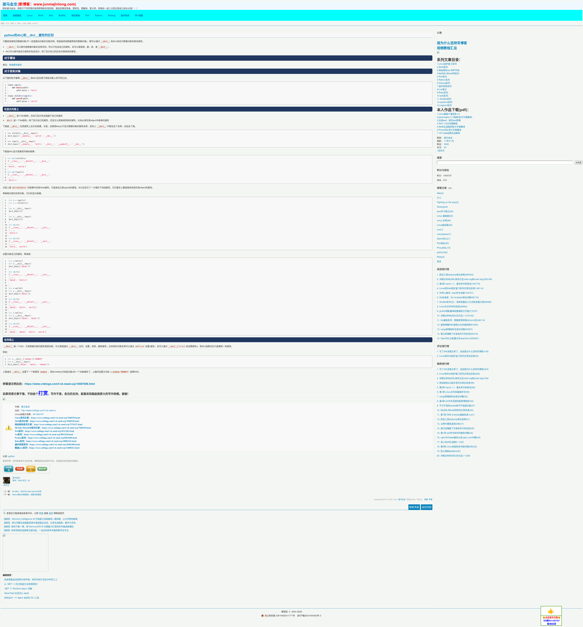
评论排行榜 (443, 346)
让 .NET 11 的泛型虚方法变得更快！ (21, 583)
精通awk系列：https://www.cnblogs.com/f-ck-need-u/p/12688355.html (47, 448)
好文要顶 (8, 468)
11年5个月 (449, 140)
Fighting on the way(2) (448, 202)
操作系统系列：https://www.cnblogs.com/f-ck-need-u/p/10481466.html (47, 444)
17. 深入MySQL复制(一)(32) (450, 441)
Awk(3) (440, 193)
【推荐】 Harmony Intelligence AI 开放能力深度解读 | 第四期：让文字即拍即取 (40, 518)
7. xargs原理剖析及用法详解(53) (452, 396)
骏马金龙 (10, 4)
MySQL (62, 15)
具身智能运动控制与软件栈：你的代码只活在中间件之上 (30, 579)
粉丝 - (17, 480)
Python (98, 15)
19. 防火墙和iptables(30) (448, 450)
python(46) (442, 252)
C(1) (439, 197)
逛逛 (51, 513)
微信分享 (42, 468)
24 (445, 147)
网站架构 (76, 15)
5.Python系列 (443, 79)
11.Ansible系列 (444, 98)
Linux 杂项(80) (444, 220)
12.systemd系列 (444, 101)
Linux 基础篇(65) (445, 215)
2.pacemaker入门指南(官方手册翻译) (454, 117)
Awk (51, 15)
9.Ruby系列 (442, 92)
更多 (439, 261)
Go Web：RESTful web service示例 (26, 491)
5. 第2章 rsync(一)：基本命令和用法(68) (456, 387)
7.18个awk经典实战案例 (448, 132)
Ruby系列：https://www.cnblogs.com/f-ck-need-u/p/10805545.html (45, 441)
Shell (40, 15)
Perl (87, 15)
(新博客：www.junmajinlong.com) (47, 4)
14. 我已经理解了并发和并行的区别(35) (455, 428)
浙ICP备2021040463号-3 (309, 615)
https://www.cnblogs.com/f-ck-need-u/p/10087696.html (60, 384)
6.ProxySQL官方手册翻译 (449, 129)
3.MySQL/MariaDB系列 (448, 73)
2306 (446, 144)
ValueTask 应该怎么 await (16, 593)
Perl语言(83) (443, 243)
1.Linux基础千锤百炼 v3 (448, 113)
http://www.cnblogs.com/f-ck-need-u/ (38, 410)
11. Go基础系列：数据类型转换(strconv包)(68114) (461, 320)
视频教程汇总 (447, 47)
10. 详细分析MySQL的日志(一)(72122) (455, 315)
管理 (5, 15)
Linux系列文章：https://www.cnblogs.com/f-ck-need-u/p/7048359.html (47, 418)
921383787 (38, 414)
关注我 (19, 468)
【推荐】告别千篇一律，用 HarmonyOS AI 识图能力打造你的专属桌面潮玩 (38, 526)
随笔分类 (442, 188)
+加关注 (6, 485)
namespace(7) (444, 234)
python (11, 456)
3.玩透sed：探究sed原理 (449, 120)
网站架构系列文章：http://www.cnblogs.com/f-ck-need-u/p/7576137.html (48, 424)
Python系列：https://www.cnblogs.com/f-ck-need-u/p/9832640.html (46, 438)
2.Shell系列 (442, 66)
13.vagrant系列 (444, 105)
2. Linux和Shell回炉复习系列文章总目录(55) (458, 355)
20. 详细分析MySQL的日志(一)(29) (453, 455)
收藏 (426, 499)
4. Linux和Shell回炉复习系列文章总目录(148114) (460, 288)
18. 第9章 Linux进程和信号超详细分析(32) (457, 446)
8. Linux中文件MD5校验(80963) (452, 306)
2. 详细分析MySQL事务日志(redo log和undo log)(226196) (464, 279)
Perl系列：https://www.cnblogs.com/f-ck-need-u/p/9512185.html (44, 431)
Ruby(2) (441, 256)
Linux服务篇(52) (444, 224)
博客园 (284, 611)
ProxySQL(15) (444, 247)
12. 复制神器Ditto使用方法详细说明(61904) (457, 324)
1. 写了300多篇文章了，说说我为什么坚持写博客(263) (463, 369)
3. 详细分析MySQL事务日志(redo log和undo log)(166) (463, 378)
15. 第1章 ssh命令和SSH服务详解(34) (455, 432)
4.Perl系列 (442, 76)
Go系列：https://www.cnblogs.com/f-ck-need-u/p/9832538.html (44, 434)
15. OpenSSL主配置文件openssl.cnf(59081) (458, 338)
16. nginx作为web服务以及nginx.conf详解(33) (459, 437)
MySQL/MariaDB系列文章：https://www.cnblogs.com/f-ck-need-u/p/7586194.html (53, 428)
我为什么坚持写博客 (452, 42)
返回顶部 (426, 507)
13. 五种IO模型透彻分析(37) (450, 423)
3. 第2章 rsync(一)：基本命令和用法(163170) (458, 283)
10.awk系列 (442, 95)
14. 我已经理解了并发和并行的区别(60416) (457, 333)
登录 (41, 513)
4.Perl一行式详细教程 (447, 123)
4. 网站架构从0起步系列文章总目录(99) (455, 382)
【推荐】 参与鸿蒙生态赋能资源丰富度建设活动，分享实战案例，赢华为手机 (39, 522)
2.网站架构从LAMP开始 (448, 70)
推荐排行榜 (443, 363)
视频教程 (17, 15)
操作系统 (125, 15)
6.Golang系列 (443, 82)
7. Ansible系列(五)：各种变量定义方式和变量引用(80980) (464, 301)
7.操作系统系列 (444, 86)
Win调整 (139, 15)
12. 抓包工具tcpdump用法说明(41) (453, 419)
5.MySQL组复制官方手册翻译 (451, 126)
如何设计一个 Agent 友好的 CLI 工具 (21, 597)
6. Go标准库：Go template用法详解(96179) (458, 297)
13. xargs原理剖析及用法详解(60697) (455, 329)
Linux (30, 15)
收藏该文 (31, 468)
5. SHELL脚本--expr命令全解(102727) (455, 292)
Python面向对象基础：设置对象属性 (26, 494)
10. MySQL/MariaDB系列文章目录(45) (455, 410)
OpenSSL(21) (443, 238)
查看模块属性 (15, 64)
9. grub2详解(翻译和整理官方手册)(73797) (457, 310)
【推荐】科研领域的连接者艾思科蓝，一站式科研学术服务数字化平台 (36, 530)
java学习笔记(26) (445, 211)
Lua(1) (440, 229)
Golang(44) (442, 206)
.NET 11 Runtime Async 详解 (18, 588)
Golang (111, 15)
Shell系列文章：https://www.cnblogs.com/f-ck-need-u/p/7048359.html (47, 421)
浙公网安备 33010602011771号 (280, 615)
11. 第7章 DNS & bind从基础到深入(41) (455, 414)
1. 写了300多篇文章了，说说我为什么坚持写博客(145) (463, 351)
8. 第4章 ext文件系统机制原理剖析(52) (455, 400)
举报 (430, 499)
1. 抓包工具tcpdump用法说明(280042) (455, 274)
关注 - (26, 480)
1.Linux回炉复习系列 (447, 63)
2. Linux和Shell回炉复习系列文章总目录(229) (458, 373)
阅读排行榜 (443, 269)
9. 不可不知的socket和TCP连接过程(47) (456, 405)
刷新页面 (414, 507)
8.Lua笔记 (442, 89)
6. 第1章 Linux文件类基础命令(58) (453, 391)
